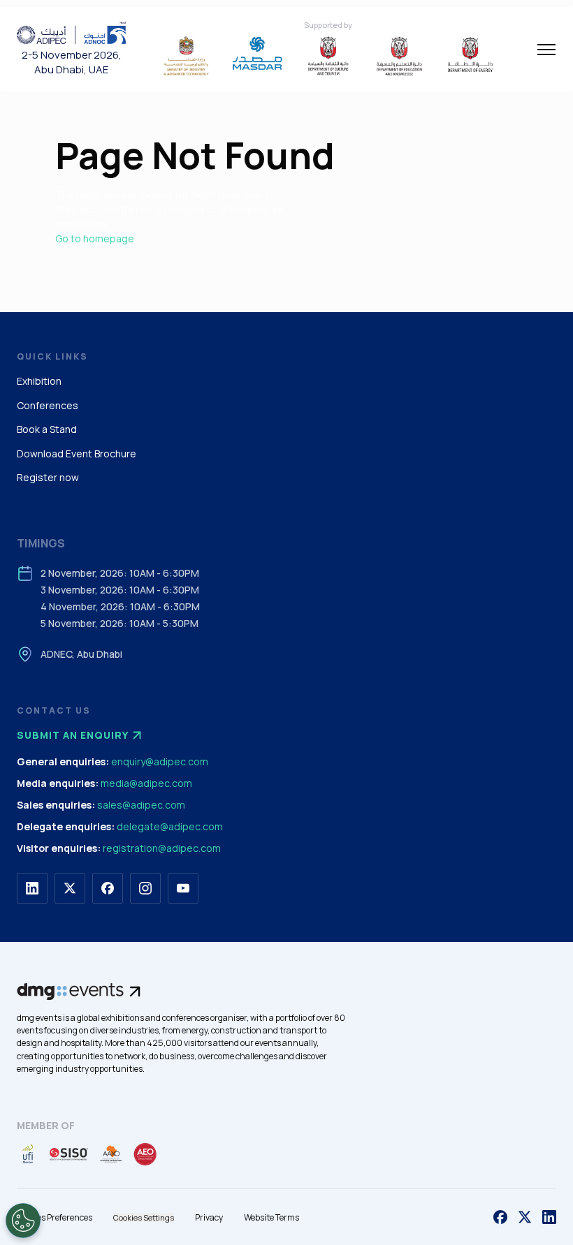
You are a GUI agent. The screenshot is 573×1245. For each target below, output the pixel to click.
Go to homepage (94, 238)
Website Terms (271, 1217)
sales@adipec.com (141, 804)
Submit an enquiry (73, 735)
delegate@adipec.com (170, 826)
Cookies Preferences (54, 1217)
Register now (48, 477)
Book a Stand (47, 429)
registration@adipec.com (162, 848)
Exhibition (39, 381)
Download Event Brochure (76, 453)
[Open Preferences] (23, 1220)
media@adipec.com (146, 783)
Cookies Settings (143, 1217)
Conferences (47, 405)
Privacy (209, 1217)
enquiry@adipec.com (159, 761)
